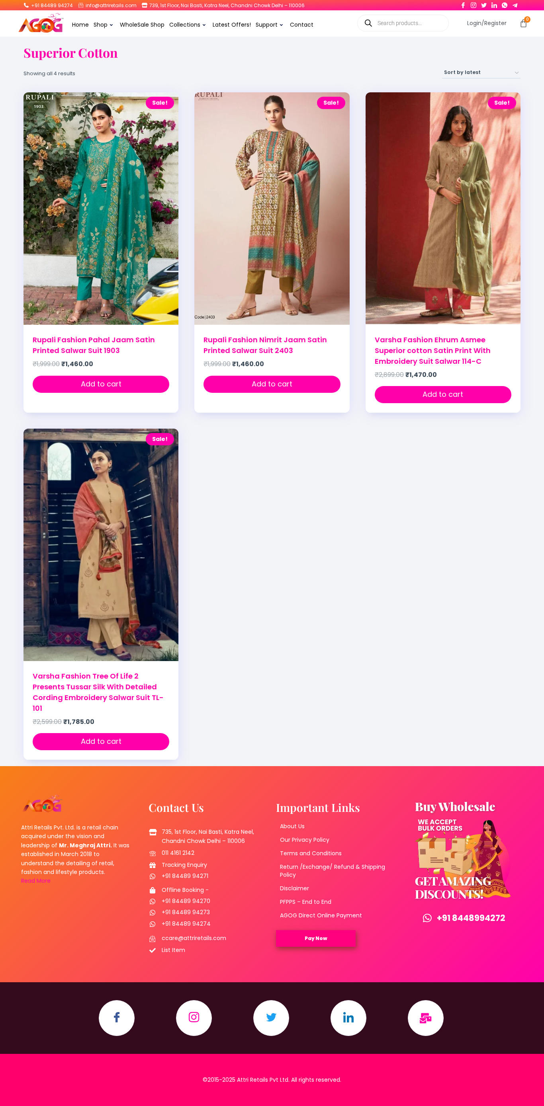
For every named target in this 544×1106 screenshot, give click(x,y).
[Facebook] (463, 3)
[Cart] (523, 23)
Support (267, 25)
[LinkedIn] (494, 3)
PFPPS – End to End (305, 902)
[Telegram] (515, 3)
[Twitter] (484, 3)
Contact (301, 25)
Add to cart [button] (101, 384)
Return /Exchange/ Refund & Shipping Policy (332, 871)
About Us (292, 826)
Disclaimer (294, 888)
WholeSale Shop (142, 25)
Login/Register (487, 23)
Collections (184, 25)
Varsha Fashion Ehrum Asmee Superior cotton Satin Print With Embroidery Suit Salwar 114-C (433, 350)
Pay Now (316, 938)
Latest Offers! (232, 25)
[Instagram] (473, 3)
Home (80, 25)
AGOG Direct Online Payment (321, 915)
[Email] (426, 1018)
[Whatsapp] (504, 3)
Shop (101, 25)
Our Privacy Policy (304, 840)
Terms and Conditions (311, 853)
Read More (36, 881)
